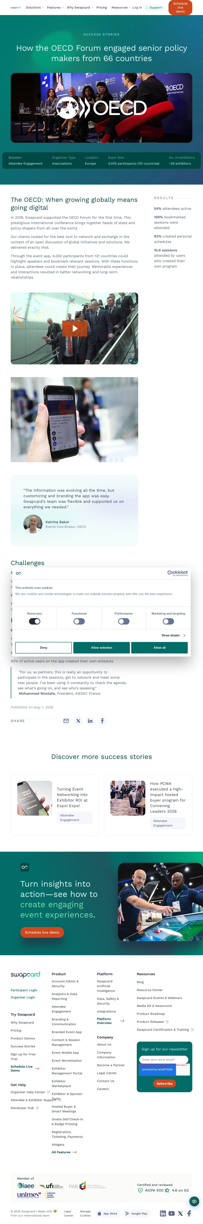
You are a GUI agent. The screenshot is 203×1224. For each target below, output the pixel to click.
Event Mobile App (65, 1052)
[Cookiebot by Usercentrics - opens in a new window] (170, 573)
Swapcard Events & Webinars (159, 998)
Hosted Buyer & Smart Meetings (64, 1109)
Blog (140, 982)
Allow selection (101, 647)
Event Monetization (67, 1060)
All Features (61, 1152)
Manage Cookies (85, 1213)
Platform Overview (104, 1021)
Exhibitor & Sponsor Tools (67, 1096)
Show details (171, 635)
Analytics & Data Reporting (64, 996)
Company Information (106, 1055)
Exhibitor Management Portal (67, 1071)
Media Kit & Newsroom (154, 1006)
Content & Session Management (66, 1042)
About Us (104, 1044)
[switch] (79, 621)
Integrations (106, 1011)
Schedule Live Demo (22, 1068)
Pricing (101, 7)
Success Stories (23, 1046)
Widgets (58, 1144)
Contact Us (105, 1081)
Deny (43, 647)
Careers (103, 1089)
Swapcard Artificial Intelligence (106, 986)
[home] (17, 7)
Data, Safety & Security (108, 1001)
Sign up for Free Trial (23, 1056)
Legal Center (107, 1073)
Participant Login (24, 990)
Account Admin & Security (65, 983)
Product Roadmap (151, 1014)
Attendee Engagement (61, 1009)
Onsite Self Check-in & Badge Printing (67, 1121)
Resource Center (150, 990)
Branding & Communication (64, 1021)
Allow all (160, 647)
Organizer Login (23, 997)
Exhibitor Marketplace (61, 1083)
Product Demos (23, 1038)
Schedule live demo (180, 7)
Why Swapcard (22, 1022)
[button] (34, 7)
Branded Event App (67, 1032)
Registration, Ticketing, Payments (67, 1134)
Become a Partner (111, 1065)
